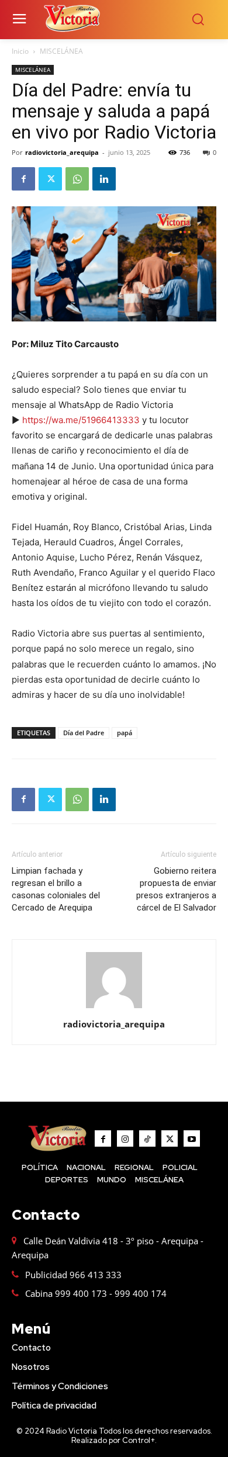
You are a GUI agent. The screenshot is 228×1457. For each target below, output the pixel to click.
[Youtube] (192, 1138)
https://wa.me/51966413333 (81, 419)
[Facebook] (23, 179)
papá (124, 732)
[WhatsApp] (77, 179)
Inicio (20, 51)
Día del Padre (83, 732)
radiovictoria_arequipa (62, 152)
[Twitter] (50, 179)
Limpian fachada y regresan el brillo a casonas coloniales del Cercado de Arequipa (56, 889)
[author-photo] (114, 1008)
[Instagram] (125, 1138)
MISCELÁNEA (61, 51)
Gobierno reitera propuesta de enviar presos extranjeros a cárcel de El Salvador (176, 889)
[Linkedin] (104, 179)
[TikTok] (147, 1138)
